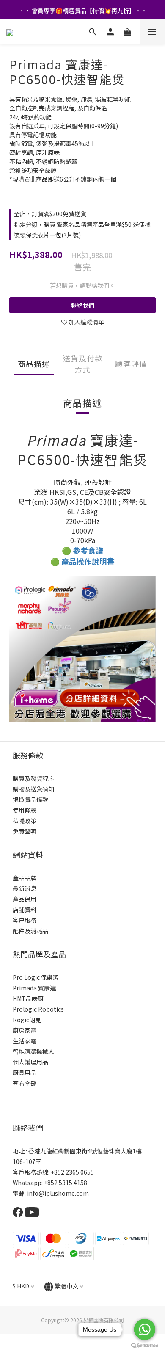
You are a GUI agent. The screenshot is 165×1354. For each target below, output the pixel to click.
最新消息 (24, 888)
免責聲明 (24, 831)
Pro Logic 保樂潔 (36, 977)
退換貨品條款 (30, 799)
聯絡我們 (82, 305)
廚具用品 (24, 1072)
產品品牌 (24, 878)
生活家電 (24, 1041)
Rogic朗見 (27, 1019)
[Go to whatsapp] (144, 1329)
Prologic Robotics (38, 1009)
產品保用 (24, 899)
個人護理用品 (30, 1062)
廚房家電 (24, 1030)
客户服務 (24, 920)
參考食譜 (88, 550)
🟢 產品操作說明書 (82, 561)
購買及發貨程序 (33, 778)
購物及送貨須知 (33, 789)
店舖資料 (24, 909)
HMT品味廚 (28, 998)
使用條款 (24, 810)
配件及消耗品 (30, 931)
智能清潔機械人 (33, 1051)
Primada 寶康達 (34, 988)
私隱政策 (24, 820)
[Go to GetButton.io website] (144, 1345)
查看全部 (24, 1083)
